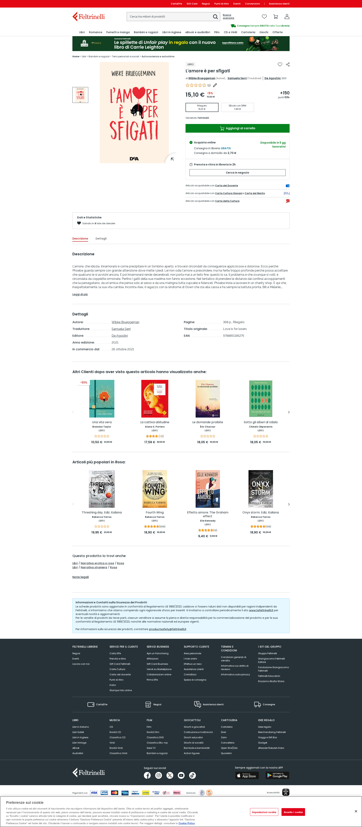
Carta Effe (115, 653)
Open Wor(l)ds (229, 748)
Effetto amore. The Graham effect (207, 514)
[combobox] (173, 16)
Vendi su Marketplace (159, 669)
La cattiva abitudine (154, 422)
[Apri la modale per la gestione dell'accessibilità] (286, 792)
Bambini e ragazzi (157, 753)
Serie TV (151, 748)
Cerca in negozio (237, 172)
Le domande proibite (207, 422)
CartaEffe (176, 3)
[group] (80, 95)
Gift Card (192, 3)
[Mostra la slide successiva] (288, 412)
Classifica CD (117, 737)
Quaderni (226, 753)
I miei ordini (190, 658)
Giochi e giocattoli (194, 726)
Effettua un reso (193, 664)
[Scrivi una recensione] (215, 85)
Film (149, 726)
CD (111, 726)
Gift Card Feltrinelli (120, 664)
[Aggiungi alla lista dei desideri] (280, 64)
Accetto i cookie (293, 812)
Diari (223, 732)
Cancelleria (227, 742)
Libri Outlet (78, 732)
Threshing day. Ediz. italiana (102, 513)
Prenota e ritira (118, 658)
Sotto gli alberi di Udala (261, 422)
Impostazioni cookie (264, 812)
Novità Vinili (116, 748)
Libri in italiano (80, 726)
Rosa (120, 563)
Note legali (80, 577)
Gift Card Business (157, 664)
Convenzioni (252, 3)
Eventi (237, 3)
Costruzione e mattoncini (198, 732)
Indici (113, 685)
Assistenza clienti (279, 3)
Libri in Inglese (80, 737)
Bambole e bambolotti (197, 748)
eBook (75, 748)
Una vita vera (102, 422)
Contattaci (190, 674)
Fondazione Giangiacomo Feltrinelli (273, 669)
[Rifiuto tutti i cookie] (356, 811)
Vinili (112, 742)
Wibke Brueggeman (201, 78)
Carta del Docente (226, 185)
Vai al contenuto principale (88, 3)
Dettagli (101, 238)
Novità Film (153, 732)
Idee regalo (264, 726)
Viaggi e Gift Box (267, 737)
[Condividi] (288, 64)
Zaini (224, 737)
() (209, 85)
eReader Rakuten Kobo (271, 748)
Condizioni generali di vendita (233, 659)
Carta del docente (120, 674)
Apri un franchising (158, 653)
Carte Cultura (117, 669)
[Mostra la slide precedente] (73, 412)
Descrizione (80, 238)
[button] (215, 16)
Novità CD (115, 732)
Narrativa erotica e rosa (97, 563)
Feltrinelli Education (269, 676)
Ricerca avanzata (228, 17)
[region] (181, 811)
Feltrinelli (203, 117)
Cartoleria (226, 726)
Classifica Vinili (118, 753)
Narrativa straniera (94, 567)
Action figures (192, 753)
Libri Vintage (79, 742)
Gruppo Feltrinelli (267, 653)
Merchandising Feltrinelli (272, 732)
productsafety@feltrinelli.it (167, 629)
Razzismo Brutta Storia (271, 681)
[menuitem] (82, 32)
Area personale (192, 653)
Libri (75, 563)
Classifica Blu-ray (157, 742)
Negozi (206, 3)
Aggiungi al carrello (240, 128)
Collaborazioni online (159, 674)
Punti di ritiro (221, 3)
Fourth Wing (155, 513)
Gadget (262, 742)
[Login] (287, 16)
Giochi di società (193, 742)
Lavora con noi (81, 664)
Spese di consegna (195, 679)
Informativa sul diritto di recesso (234, 667)
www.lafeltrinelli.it (261, 610)
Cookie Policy (187, 823)
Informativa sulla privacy (235, 674)
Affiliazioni (152, 658)
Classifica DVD (155, 737)
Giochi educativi (193, 737)
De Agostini (273, 78)
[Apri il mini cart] (275, 16)
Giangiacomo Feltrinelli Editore (271, 660)
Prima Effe (152, 679)
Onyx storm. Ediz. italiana (260, 513)
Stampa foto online (121, 690)
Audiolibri (77, 753)
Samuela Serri (237, 78)
